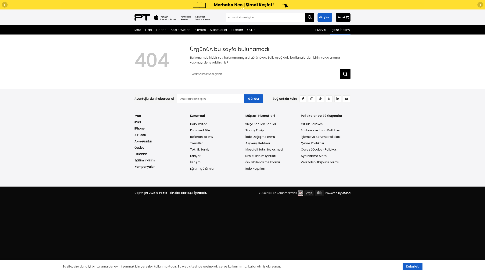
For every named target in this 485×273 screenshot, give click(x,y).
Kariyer (195, 156)
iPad (148, 30)
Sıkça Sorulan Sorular (260, 124)
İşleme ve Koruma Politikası (321, 137)
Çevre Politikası (312, 143)
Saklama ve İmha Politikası (320, 130)
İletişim (195, 162)
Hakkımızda (198, 124)
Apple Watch (180, 30)
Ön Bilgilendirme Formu (262, 162)
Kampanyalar (145, 167)
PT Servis (319, 30)
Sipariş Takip (254, 130)
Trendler (196, 143)
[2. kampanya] (243, 8)
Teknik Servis (199, 149)
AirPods (200, 30)
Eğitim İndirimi (340, 30)
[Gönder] (309, 17)
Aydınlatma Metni (314, 156)
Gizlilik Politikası (312, 124)
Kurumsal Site (200, 130)
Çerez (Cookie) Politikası (319, 149)
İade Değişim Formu (260, 137)
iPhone (161, 30)
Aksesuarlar (218, 30)
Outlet (252, 30)
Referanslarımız (202, 137)
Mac (138, 30)
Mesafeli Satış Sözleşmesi (264, 149)
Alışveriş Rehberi (257, 143)
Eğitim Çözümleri (202, 168)
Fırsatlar (237, 30)
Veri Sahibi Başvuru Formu (320, 162)
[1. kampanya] (241, 8)
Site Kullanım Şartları (260, 156)
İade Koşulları (255, 168)
